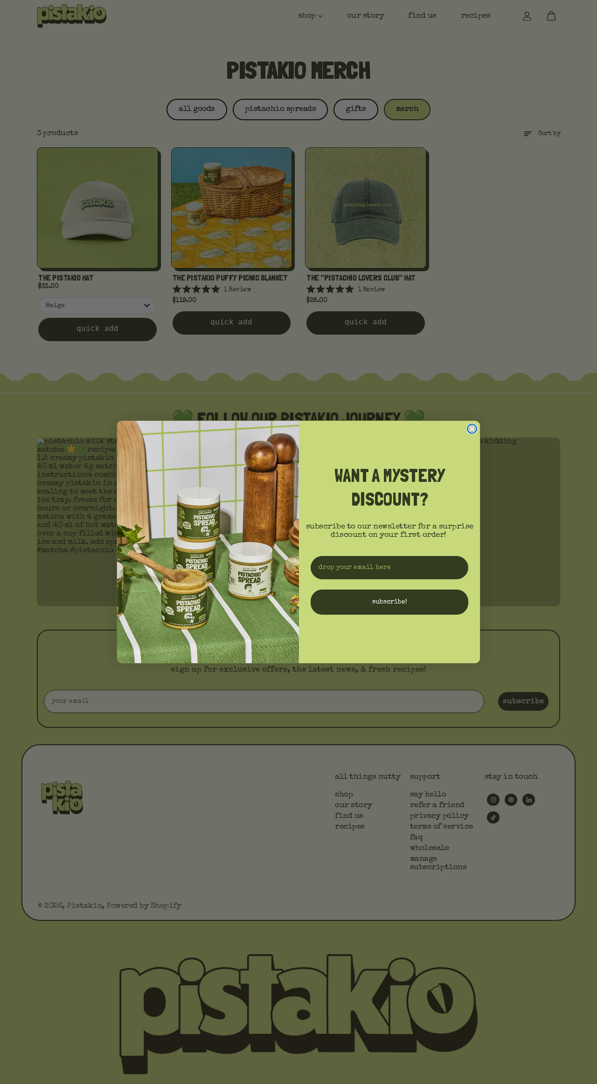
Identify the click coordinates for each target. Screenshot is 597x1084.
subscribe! (389, 602)
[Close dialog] (472, 428)
